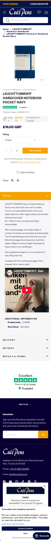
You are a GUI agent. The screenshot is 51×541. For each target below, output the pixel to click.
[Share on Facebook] (12, 180)
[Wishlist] (39, 12)
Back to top (24, 404)
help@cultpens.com (18, 474)
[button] (46, 12)
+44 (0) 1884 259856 (19, 468)
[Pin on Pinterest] (18, 180)
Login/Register (39, 4)
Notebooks (29, 90)
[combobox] (25, 20)
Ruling (6, 134)
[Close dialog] (44, 486)
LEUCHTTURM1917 (12, 90)
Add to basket (35, 150)
